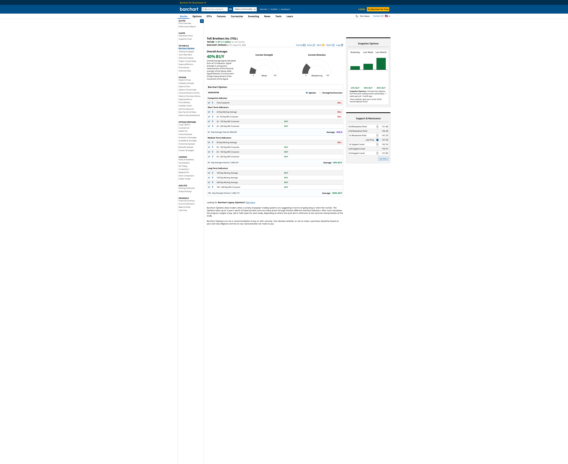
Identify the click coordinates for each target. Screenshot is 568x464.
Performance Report (187, 26)
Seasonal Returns (186, 64)
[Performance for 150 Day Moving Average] (213, 177)
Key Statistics (184, 162)
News (267, 16)
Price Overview (185, 23)
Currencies (237, 16)
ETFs (209, 16)
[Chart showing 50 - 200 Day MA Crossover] (209, 156)
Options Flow (184, 86)
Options (197, 16)
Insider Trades (184, 178)
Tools (278, 16)
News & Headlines (186, 159)
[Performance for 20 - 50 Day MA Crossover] (213, 116)
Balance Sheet (184, 207)
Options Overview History (190, 96)
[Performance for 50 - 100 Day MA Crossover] (213, 147)
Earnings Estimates (187, 188)
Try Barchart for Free (378, 9)
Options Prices (185, 80)
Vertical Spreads (185, 134)
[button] (387, 16)
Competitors (184, 169)
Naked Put (183, 131)
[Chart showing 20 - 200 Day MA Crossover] (209, 126)
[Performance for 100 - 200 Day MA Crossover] (213, 187)
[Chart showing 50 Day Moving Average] (209, 142)
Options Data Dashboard (189, 115)
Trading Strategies (186, 51)
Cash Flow (183, 210)
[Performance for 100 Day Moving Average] (213, 173)
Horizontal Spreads (187, 143)
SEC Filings (183, 166)
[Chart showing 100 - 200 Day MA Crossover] (209, 187)
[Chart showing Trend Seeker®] (209, 103)
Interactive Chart (186, 35)
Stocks (183, 16)
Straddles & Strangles (188, 140)
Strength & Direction (332, 92)
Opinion (312, 92)
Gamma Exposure (186, 109)
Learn (290, 16)
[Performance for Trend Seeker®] (213, 103)
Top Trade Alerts (185, 54)
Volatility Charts (185, 105)
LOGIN (361, 9)
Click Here (250, 202)
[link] (300, 45)
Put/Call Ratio (184, 102)
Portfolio (274, 9)
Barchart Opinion (187, 48)
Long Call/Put (184, 124)
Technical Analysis (186, 58)
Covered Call (184, 128)
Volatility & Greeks (186, 83)
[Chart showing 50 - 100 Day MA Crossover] (209, 147)
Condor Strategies (186, 150)
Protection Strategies (188, 137)
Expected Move (185, 99)
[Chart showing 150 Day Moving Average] (209, 177)
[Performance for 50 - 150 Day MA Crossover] (213, 152)
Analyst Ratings (185, 191)
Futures (221, 16)
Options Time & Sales (187, 89)
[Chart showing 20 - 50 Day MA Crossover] (209, 116)
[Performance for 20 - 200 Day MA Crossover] (213, 126)
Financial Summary (187, 200)
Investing (253, 16)
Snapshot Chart (185, 39)
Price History (184, 67)
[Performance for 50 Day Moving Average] (213, 142)
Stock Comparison (186, 175)
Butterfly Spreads (186, 147)
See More (383, 158)
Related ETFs (184, 172)
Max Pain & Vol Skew (187, 112)
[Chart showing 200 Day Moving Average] (209, 182)
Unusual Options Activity (189, 92)
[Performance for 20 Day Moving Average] (213, 112)
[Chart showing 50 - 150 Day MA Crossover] (209, 152)
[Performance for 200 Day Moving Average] (213, 182)
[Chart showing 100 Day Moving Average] (209, 173)
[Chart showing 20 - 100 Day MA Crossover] (209, 121)
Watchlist (263, 9)
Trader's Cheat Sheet (187, 61)
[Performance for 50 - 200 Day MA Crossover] (213, 156)
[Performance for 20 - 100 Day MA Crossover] (213, 121)
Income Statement (187, 203)
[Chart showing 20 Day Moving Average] (209, 112)
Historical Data (185, 70)
